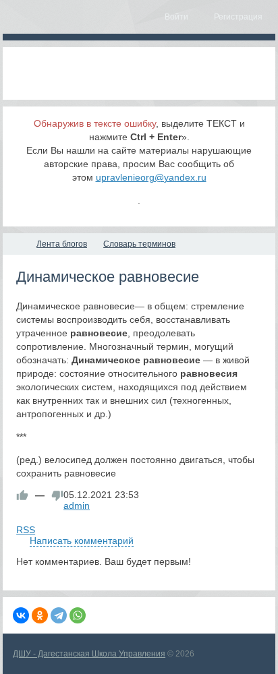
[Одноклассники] (40, 615)
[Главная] (14, 244)
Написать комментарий (82, 540)
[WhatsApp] (78, 615)
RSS (25, 529)
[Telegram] (59, 615)
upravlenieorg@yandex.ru (151, 177)
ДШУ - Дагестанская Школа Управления (89, 653)
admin (76, 505)
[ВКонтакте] (21, 615)
